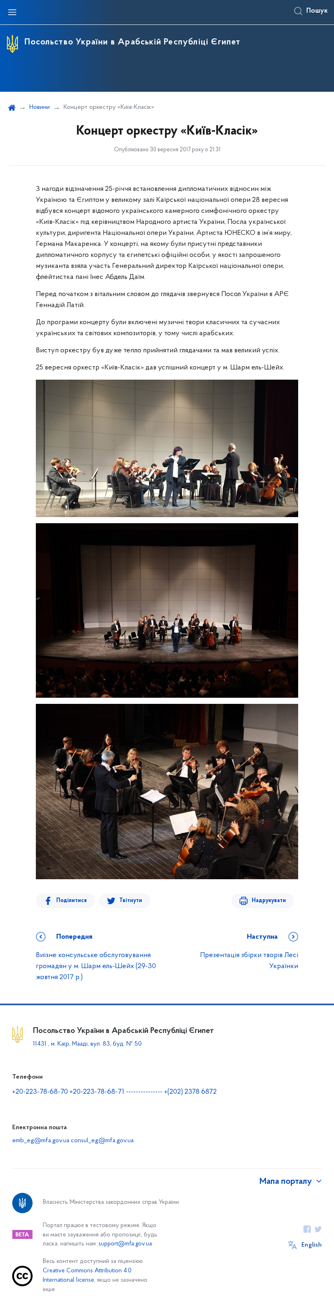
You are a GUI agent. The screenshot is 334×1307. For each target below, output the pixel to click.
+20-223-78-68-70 (41, 1092)
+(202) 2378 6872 (190, 1092)
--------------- (144, 1092)
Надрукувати (269, 901)
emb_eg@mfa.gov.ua (40, 1140)
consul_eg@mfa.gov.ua (102, 1140)
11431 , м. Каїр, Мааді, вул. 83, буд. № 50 (87, 1044)
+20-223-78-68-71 (98, 1092)
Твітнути (130, 901)
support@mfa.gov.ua (125, 1244)
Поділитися (71, 901)
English (311, 1245)
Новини (39, 107)
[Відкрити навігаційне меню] (12, 12)
